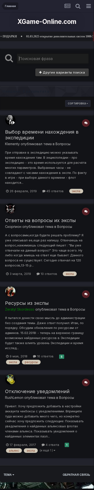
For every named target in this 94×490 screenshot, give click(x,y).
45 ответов (54, 191)
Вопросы (63, 144)
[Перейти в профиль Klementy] (10, 120)
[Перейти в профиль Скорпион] (10, 208)
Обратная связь (76, 474)
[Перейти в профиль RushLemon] (10, 379)
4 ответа (52, 445)
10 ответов (48, 274)
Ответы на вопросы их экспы (40, 220)
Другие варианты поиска (63, 72)
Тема (8, 474)
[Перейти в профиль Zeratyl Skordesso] (10, 291)
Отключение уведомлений (37, 391)
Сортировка (77, 103)
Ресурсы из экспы (27, 303)
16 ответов (45, 356)
